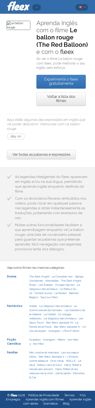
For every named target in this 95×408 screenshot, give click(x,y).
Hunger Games (64, 284)
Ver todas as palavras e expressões (41, 154)
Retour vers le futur (49, 365)
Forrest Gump (43, 293)
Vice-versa (57, 360)
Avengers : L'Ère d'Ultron (63, 330)
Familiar (12, 352)
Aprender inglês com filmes (45, 399)
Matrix (61, 339)
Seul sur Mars (49, 297)
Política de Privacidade (43, 395)
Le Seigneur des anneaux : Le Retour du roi (54, 289)
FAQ (83, 395)
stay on (15, 136)
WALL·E (71, 360)
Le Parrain (60, 293)
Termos (69, 395)
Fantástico (14, 306)
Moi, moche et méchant (44, 352)
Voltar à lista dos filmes (61, 98)
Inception (35, 339)
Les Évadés (46, 284)
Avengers (49, 339)
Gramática (50, 403)
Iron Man (38, 343)
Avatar (33, 306)
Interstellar (52, 280)
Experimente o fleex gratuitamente (61, 81)
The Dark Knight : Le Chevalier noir (51, 276)
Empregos (13, 399)
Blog (66, 403)
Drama (11, 276)
